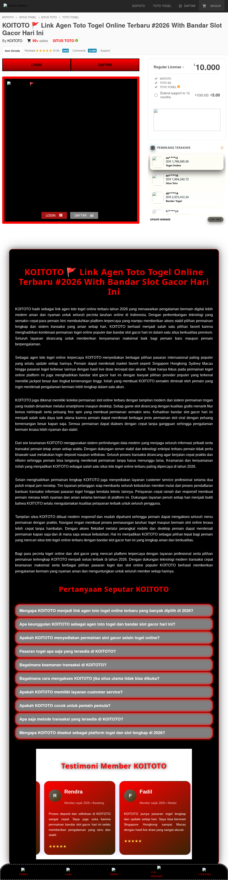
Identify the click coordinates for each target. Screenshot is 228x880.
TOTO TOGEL (70, 17)
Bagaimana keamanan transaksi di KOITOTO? (62, 665)
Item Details (12, 51)
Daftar (114, 874)
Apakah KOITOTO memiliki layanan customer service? (71, 692)
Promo (23, 874)
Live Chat (205, 874)
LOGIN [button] (50, 215)
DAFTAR (105, 64)
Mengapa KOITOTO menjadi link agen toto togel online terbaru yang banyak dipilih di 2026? (106, 610)
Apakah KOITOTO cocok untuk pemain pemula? (64, 705)
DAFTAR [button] (81, 215)
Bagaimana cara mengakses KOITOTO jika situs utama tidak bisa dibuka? (89, 678)
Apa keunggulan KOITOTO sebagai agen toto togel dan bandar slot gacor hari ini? (97, 624)
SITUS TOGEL (28, 17)
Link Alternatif (156, 874)
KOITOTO (8, 17)
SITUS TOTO (49, 17)
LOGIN (36, 64)
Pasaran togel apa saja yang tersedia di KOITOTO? (67, 651)
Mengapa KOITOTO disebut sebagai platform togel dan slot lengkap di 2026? (92, 732)
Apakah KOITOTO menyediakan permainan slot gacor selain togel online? (89, 637)
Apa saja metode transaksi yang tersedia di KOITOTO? (71, 719)
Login (68, 874)
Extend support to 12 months (190, 95)
